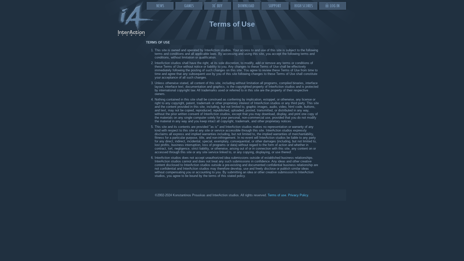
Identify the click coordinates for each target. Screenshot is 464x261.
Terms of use (277, 195)
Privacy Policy (298, 195)
